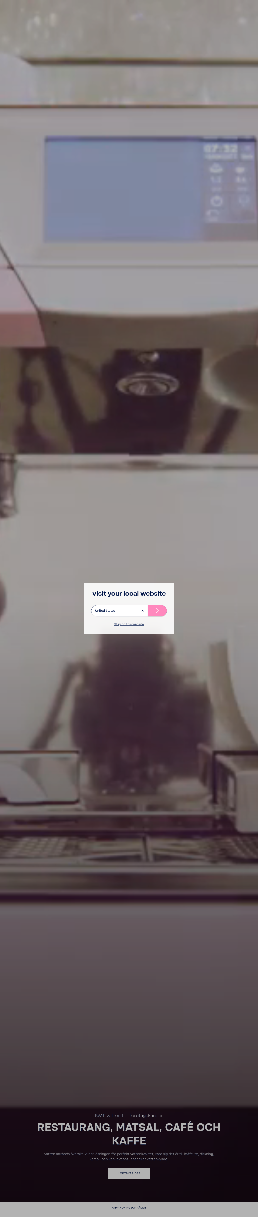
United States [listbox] (105, 610)
